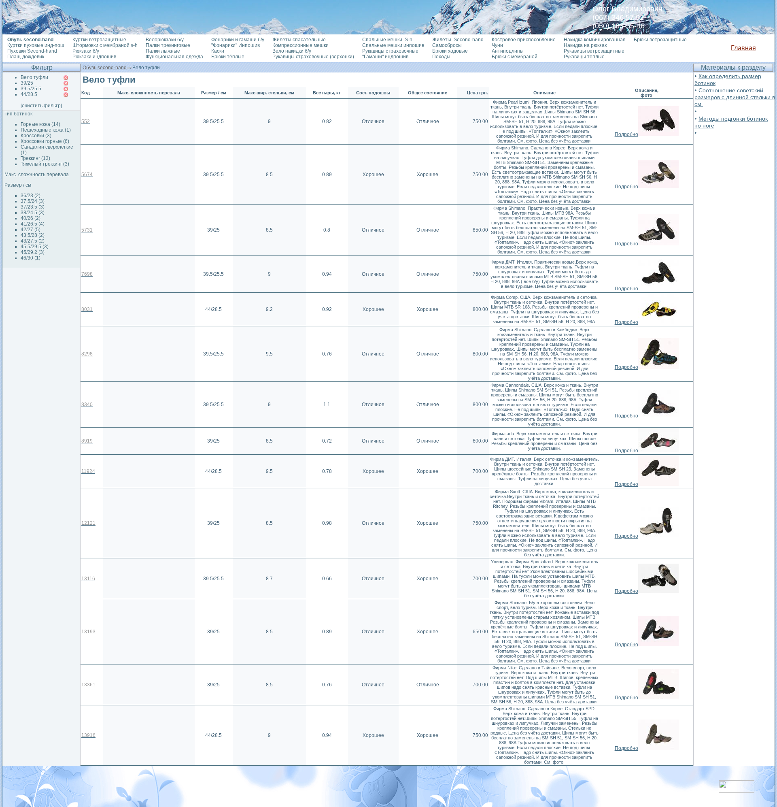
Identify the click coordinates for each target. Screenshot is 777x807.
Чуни (497, 45)
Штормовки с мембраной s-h (105, 45)
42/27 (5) (30, 229)
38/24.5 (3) (33, 212)
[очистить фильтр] (41, 106)
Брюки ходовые (450, 51)
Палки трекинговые (168, 45)
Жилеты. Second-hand (458, 40)
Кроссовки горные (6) (45, 141)
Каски (217, 51)
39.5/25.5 (31, 89)
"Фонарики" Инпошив (235, 45)
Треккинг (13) (35, 158)
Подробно (626, 134)
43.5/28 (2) (33, 235)
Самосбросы (447, 45)
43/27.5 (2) (33, 241)
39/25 (27, 83)
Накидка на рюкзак (585, 45)
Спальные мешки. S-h (387, 40)
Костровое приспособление (524, 40)
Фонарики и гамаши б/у (237, 40)
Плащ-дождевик (25, 57)
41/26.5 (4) (33, 224)
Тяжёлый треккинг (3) (45, 164)
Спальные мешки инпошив (393, 45)
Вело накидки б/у (291, 51)
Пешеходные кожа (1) (46, 130)
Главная (743, 48)
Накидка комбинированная (595, 40)
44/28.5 (29, 94)
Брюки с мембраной (514, 57)
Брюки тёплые (227, 57)
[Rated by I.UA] (736, 790)
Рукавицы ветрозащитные (594, 51)
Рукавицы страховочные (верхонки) (313, 57)
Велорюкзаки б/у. (165, 40)
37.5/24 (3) (33, 201)
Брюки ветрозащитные (660, 40)
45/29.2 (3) (33, 252)
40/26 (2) (30, 218)
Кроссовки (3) (36, 135)
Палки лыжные (163, 51)
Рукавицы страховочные (390, 51)
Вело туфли (34, 77)
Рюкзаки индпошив (94, 57)
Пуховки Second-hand (32, 51)
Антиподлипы (508, 51)
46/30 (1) (30, 258)
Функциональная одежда (174, 57)
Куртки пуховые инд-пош (35, 45)
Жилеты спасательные (299, 40)
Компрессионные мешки (300, 45)
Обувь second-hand (105, 67)
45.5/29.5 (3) (35, 246)
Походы (441, 57)
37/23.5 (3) (33, 207)
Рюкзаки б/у (85, 51)
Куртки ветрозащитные (99, 40)
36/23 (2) (30, 195)
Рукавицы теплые (584, 57)
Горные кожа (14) (40, 124)
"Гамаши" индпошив (385, 57)
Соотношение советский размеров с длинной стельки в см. (734, 97)
